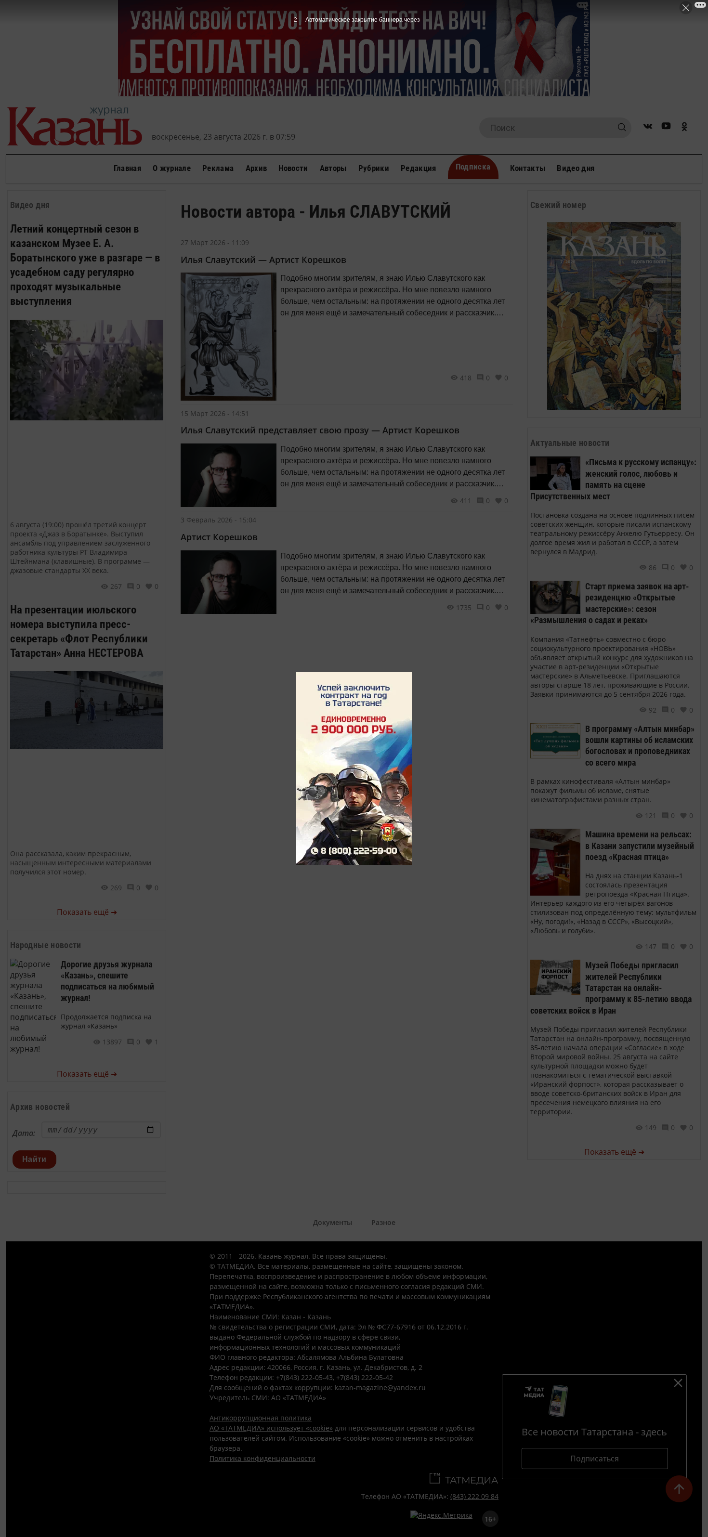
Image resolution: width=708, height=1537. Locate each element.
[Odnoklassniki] (684, 128)
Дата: (24, 1133)
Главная (127, 168)
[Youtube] (666, 128)
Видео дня (575, 168)
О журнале (172, 168)
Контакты (528, 168)
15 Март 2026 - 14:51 (215, 413)
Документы (332, 1222)
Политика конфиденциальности (262, 1458)
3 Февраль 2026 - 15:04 (218, 519)
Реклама (218, 168)
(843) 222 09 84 (474, 1496)
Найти (34, 1159)
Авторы (333, 168)
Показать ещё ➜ (87, 912)
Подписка (473, 166)
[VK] (648, 128)
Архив (256, 168)
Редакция (418, 168)
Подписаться (594, 1458)
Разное (383, 1222)
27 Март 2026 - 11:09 (215, 242)
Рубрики (373, 168)
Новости (293, 168)
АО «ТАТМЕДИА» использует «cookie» (271, 1428)
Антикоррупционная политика (261, 1417)
